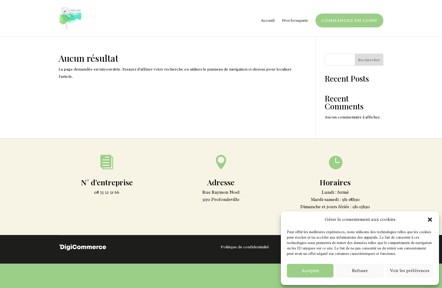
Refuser (360, 271)
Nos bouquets (295, 20)
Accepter (310, 271)
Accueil (268, 20)
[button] (430, 220)
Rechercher (369, 59)
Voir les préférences (409, 271)
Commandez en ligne (349, 20)
